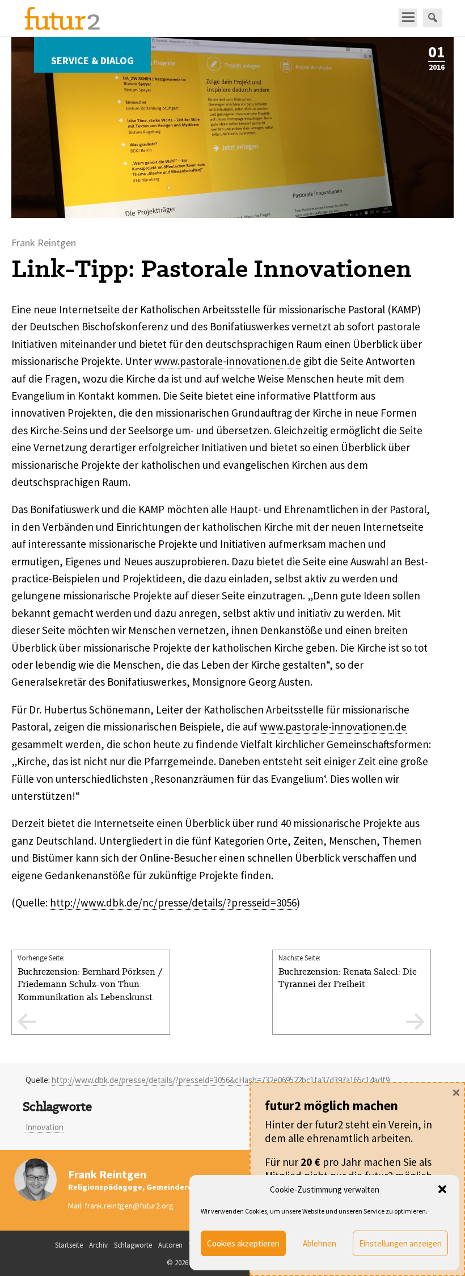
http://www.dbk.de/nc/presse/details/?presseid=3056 (173, 902)
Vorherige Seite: (90, 990)
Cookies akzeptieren (243, 1243)
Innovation (45, 1127)
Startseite (69, 1245)
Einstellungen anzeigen (400, 1243)
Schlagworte (133, 1245)
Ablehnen (319, 1243)
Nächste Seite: (347, 971)
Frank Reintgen (107, 1174)
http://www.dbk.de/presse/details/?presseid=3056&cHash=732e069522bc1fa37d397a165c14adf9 (221, 1079)
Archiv (98, 1245)
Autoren (170, 1245)
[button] (442, 1189)
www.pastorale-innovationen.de (227, 361)
